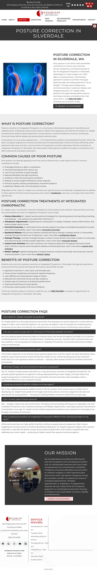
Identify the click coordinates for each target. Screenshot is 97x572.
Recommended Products (64, 20)
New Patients (49, 20)
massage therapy (69, 241)
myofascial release (67, 235)
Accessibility (17, 556)
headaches (56, 193)
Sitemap (9, 556)
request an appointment (69, 106)
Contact (91, 20)
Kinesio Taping (43, 254)
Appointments (79, 20)
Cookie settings (48, 569)
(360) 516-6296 (34, 2)
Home (4, 20)
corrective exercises (51, 230)
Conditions (36, 20)
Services (22, 20)
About (11, 20)
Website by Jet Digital (14, 553)
